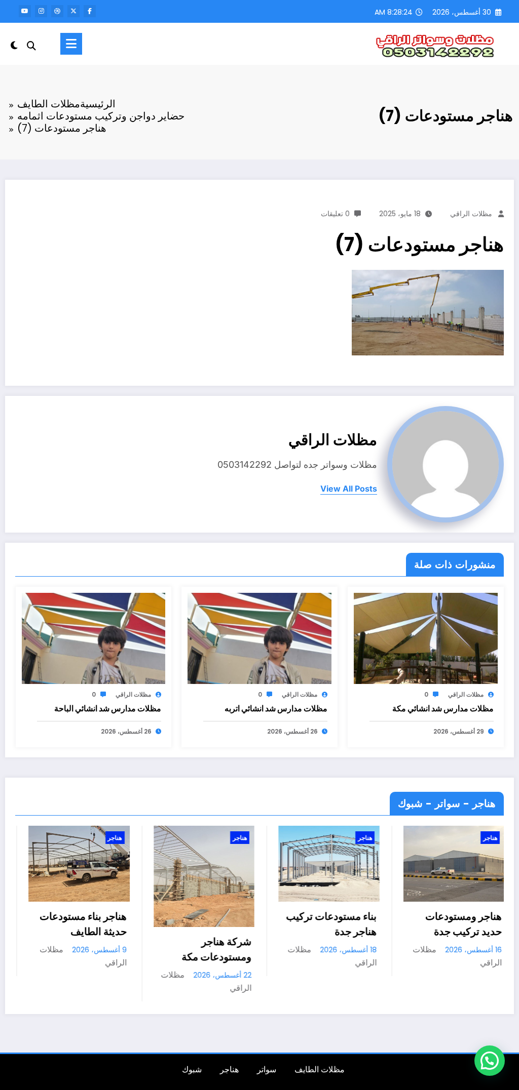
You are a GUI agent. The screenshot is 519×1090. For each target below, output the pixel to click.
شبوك (192, 1069)
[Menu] (71, 44)
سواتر (266, 1069)
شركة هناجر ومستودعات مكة (153, 949)
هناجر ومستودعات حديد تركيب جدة (399, 924)
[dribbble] (57, 11)
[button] (489, 1060)
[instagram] (41, 11)
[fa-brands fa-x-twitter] (73, 11)
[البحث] (31, 45)
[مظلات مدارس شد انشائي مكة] (426, 637)
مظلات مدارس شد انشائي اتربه (276, 708)
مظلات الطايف (319, 1069)
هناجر (51, 837)
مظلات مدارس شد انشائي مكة (443, 708)
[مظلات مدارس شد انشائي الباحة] (94, 637)
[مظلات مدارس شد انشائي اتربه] (259, 637)
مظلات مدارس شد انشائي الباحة (107, 708)
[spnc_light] (13, 44)
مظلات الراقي (471, 214)
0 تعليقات (335, 214)
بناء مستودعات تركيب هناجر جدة (267, 924)
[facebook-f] (90, 11)
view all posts (348, 489)
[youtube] (25, 11)
